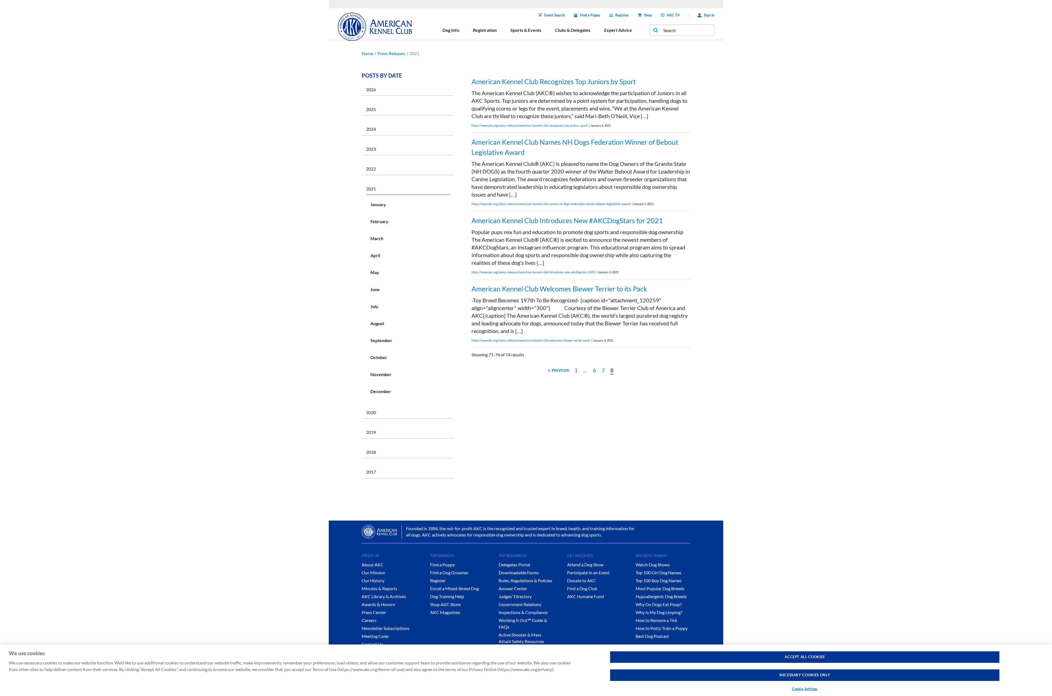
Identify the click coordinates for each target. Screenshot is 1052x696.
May (374, 272)
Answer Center (513, 588)
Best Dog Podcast (652, 636)
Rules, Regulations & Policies (525, 580)
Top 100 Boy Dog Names (659, 580)
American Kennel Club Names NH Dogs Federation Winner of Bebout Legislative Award (574, 147)
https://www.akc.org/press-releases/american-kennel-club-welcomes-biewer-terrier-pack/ (531, 340)
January (378, 204)
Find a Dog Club (582, 588)
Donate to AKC (581, 580)
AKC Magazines (445, 612)
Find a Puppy (590, 15)
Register (622, 15)
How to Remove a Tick (656, 620)
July (374, 306)
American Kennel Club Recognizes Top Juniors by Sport (553, 81)
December (380, 391)
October (378, 357)
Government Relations (520, 604)
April (375, 255)
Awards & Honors (378, 604)
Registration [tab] (485, 30)
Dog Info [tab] (450, 30)
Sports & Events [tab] (525, 30)
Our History (373, 580)
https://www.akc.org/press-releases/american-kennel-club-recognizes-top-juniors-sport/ (529, 125)
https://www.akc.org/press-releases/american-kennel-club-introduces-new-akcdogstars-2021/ (533, 272)
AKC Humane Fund (585, 596)
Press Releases (391, 53)
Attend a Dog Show (585, 564)
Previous (560, 370)
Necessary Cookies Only (804, 675)
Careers (369, 620)
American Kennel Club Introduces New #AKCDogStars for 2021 (567, 220)
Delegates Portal (514, 564)
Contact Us (372, 644)
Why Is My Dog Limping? (659, 612)
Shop (648, 15)
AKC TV (673, 15)
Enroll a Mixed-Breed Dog (454, 588)
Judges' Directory (515, 596)
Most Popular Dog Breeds (660, 588)
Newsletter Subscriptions (385, 628)
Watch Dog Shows (653, 564)
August (377, 323)
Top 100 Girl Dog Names (658, 572)
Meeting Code (375, 636)
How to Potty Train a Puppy (662, 628)
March (376, 238)
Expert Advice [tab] (618, 30)
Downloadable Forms (519, 572)
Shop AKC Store (445, 604)
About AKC (373, 564)
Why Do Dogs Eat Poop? (659, 604)
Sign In (709, 15)
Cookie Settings (805, 689)
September (381, 340)
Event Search (554, 15)
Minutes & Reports (379, 588)
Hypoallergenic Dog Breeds (661, 596)
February (379, 221)
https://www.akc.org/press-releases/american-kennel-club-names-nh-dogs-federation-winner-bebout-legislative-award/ (551, 203)
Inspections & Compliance (523, 612)
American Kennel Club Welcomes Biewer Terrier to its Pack (559, 289)
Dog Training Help (447, 596)
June (375, 289)
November (380, 374)
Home (367, 53)
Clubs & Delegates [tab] (572, 30)
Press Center (374, 612)
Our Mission (373, 572)
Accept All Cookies (805, 657)
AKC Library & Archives (384, 596)
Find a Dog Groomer (449, 572)
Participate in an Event (588, 572)
